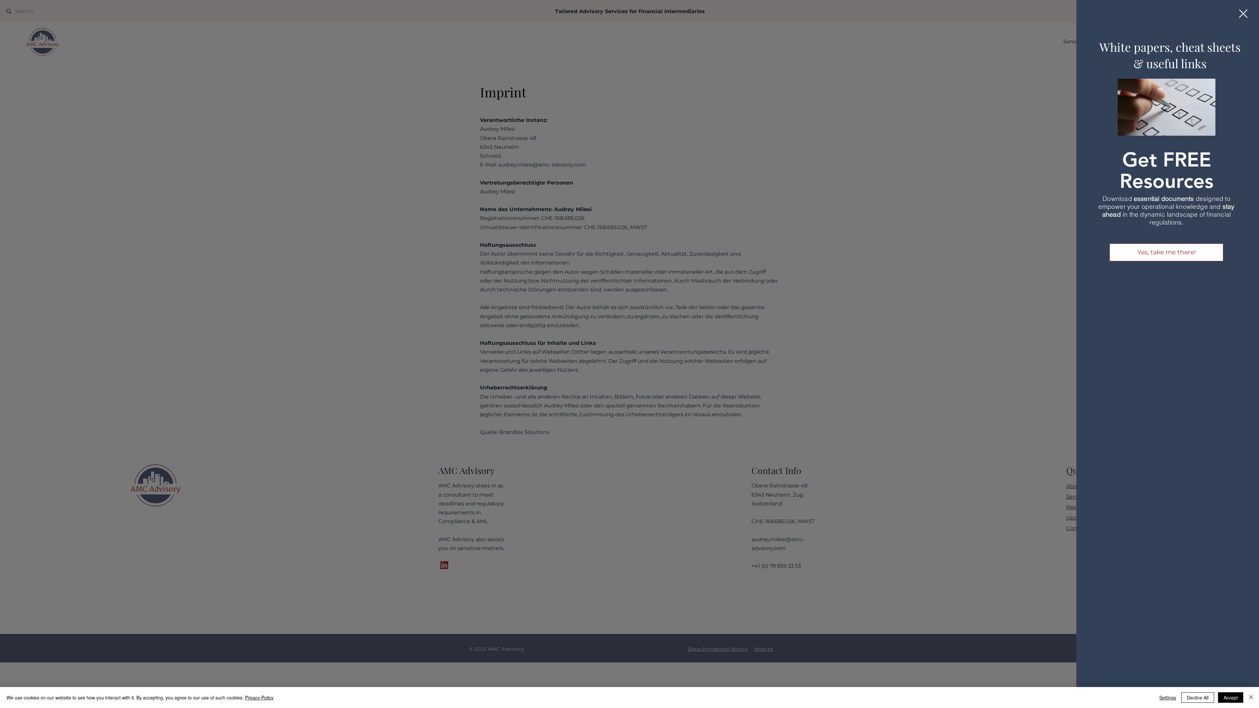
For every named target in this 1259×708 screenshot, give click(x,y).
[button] (1243, 14)
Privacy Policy (259, 697)
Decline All (1198, 697)
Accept (1231, 697)
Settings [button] (1167, 697)
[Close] (1251, 697)
